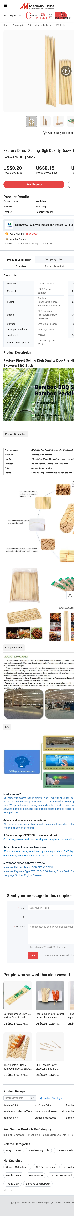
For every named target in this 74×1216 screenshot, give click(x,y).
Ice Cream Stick (43, 1105)
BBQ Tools (60, 25)
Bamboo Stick (10, 1105)
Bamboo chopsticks (45, 1117)
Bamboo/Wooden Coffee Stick (19, 1111)
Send (33, 955)
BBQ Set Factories (45, 1167)
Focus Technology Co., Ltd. (43, 1202)
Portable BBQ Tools (38, 1150)
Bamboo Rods (13, 1175)
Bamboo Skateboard (61, 1175)
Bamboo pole (10, 1117)
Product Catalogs (52, 1098)
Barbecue (47, 25)
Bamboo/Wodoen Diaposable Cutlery (50, 1111)
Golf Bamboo (36, 1175)
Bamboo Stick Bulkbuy (38, 1183)
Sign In (8, 243)
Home (6, 25)
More (6, 1190)
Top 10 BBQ (12, 1183)
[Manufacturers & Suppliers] (37, 6)
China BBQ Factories (17, 1167)
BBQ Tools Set (13, 1150)
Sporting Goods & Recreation (26, 25)
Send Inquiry (34, 184)
